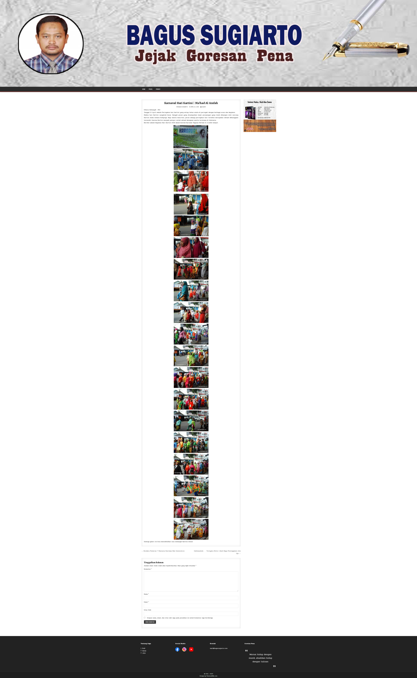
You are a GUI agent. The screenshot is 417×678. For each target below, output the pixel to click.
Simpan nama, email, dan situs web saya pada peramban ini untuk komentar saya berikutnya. (180, 618)
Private (158, 89)
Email (146, 602)
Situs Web (147, 610)
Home (143, 89)
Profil (150, 89)
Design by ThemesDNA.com (208, 676)
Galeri (204, 107)
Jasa (144, 653)
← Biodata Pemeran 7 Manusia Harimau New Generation (163, 551)
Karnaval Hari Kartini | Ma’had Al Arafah (191, 103)
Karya (144, 651)
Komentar (148, 569)
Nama (146, 594)
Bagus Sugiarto (183, 106)
